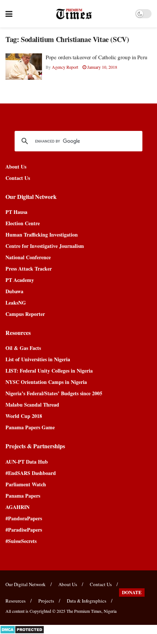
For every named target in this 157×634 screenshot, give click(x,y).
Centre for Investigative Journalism (44, 246)
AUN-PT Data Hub (26, 461)
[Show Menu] (8, 13)
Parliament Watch (25, 484)
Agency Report (65, 67)
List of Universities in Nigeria (37, 359)
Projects (46, 600)
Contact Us (17, 178)
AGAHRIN (17, 507)
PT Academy (19, 280)
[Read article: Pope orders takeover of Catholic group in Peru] (23, 66)
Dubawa (14, 291)
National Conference (28, 257)
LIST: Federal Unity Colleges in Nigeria (49, 370)
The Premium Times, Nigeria (91, 611)
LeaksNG (15, 302)
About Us (15, 166)
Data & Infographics (86, 600)
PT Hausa (16, 212)
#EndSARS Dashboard (30, 473)
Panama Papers (22, 495)
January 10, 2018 (101, 67)
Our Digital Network (25, 584)
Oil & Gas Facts (23, 348)
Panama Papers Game (30, 427)
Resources (15, 600)
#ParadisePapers (23, 529)
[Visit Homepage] (74, 14)
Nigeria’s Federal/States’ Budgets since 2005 (53, 393)
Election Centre (22, 223)
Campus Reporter (25, 314)
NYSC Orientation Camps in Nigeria (46, 382)
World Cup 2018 (23, 416)
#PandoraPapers (23, 518)
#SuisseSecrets (21, 541)
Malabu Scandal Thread (32, 404)
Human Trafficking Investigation (41, 234)
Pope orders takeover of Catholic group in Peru (96, 57)
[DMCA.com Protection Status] (22, 628)
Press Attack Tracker (28, 268)
